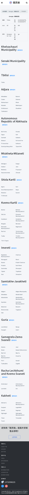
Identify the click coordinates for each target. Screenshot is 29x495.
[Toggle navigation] (2, 2)
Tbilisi (3, 82)
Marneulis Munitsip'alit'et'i (5, 227)
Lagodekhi (18, 407)
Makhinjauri (19, 105)
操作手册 (3, 451)
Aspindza (3, 302)
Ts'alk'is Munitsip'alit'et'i (20, 236)
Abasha (3, 347)
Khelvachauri (4, 102)
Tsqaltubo (18, 271)
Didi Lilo (3, 214)
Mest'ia (18, 353)
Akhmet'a (4, 403)
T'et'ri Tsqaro (5, 240)
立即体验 (14, 437)
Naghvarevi (19, 226)
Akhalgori (4, 163)
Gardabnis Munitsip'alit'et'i (20, 220)
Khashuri (3, 192)
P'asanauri (18, 169)
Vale (2, 312)
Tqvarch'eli (19, 146)
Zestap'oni (18, 274)
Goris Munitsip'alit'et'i (7, 189)
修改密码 (3, 449)
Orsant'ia (18, 356)
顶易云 (3, 458)
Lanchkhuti (4, 327)
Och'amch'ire (19, 140)
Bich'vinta (4, 131)
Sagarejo (18, 410)
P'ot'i (2, 360)
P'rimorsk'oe (4, 143)
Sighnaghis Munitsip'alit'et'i (20, 414)
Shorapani (18, 268)
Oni (17, 388)
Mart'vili (3, 353)
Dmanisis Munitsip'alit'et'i (20, 215)
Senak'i (18, 360)
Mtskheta (3, 169)
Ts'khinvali (4, 195)
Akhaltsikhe (4, 297)
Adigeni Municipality (21, 291)
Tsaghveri (18, 310)
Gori (17, 187)
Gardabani (4, 219)
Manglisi (3, 224)
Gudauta (18, 137)
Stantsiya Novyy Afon (7, 146)
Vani (2, 274)
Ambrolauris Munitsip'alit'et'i (20, 384)
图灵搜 (8, 493)
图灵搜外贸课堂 (5, 475)
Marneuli (18, 224)
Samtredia (4, 268)
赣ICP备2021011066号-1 (21, 493)
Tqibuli (3, 271)
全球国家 (4, 11)
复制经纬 (20, 50)
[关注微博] (6, 486)
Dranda (18, 131)
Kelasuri (3, 140)
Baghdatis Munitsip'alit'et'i (5, 255)
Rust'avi (3, 231)
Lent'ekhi (3, 388)
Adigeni (3, 291)
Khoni (17, 259)
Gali (17, 134)
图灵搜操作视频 (5, 470)
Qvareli (3, 410)
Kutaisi (3, 262)
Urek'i (17, 330)
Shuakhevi (18, 108)
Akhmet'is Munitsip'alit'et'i (20, 403)
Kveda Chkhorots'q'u (21, 350)
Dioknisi (18, 99)
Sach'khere (19, 265)
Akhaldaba (4, 96)
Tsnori (3, 421)
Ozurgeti (3, 330)
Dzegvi (17, 163)
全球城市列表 (4, 472)
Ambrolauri (4, 384)
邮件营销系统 (4, 461)
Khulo (17, 102)
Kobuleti (3, 105)
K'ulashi (3, 265)
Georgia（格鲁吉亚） (14, 11)
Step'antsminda (5, 172)
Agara (2, 187)
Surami (18, 192)
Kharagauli (4, 259)
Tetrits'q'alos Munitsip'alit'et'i (20, 232)
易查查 (3, 463)
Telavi (2, 418)
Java (17, 166)
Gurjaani (3, 407)
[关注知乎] (2, 486)
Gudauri (3, 166)
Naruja (17, 327)
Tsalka (3, 236)
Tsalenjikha (4, 363)
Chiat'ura (18, 255)
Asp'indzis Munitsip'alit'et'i (20, 303)
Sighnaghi (4, 413)
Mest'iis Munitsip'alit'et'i (5, 356)
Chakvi (3, 99)
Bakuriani (3, 307)
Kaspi (17, 189)
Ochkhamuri (4, 108)
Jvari (17, 347)
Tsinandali (18, 418)
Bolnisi (3, 210)
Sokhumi (18, 143)
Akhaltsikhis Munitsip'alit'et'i (20, 298)
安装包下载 (4, 446)
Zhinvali (18, 172)
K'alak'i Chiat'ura (20, 262)
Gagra (3, 134)
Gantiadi (3, 137)
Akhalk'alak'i (19, 294)
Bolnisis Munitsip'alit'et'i (20, 210)
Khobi (2, 350)
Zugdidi (18, 363)
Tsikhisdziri (4, 111)
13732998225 (10, 482)
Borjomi (18, 307)
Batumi (18, 96)
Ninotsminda (4, 310)
